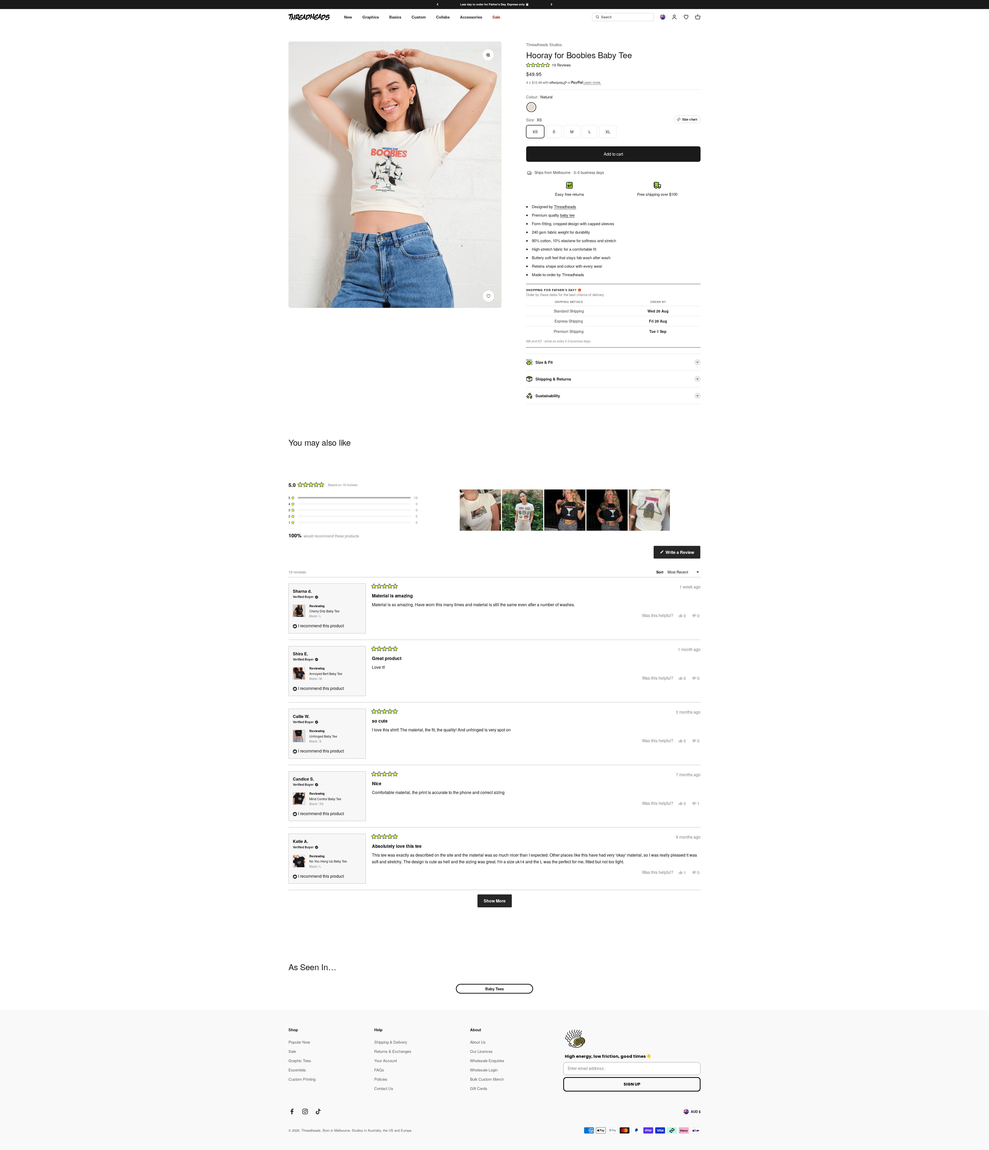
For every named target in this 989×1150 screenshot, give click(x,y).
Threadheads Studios (544, 44)
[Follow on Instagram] (305, 1111)
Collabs (443, 17)
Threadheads (565, 206)
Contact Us (383, 1088)
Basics (395, 17)
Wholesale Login (484, 1069)
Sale (496, 17)
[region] (565, 510)
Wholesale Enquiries (487, 1060)
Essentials (297, 1069)
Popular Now (299, 1042)
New (348, 17)
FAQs (379, 1069)
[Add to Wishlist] (488, 296)
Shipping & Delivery (390, 1042)
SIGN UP (632, 1084)
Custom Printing (302, 1079)
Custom (419, 17)
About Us (478, 1042)
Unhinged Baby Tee (323, 738)
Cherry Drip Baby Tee (324, 613)
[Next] (551, 4)
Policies (380, 1079)
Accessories (471, 17)
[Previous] (437, 4)
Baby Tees (494, 989)
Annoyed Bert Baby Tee (325, 676)
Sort (660, 571)
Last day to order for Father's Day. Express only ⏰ (494, 4)
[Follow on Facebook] (291, 1111)
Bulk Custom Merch (487, 1079)
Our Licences (481, 1051)
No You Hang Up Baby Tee (328, 863)
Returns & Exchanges (392, 1051)
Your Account (385, 1060)
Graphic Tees (299, 1060)
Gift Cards (478, 1088)
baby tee (567, 215)
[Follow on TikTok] (318, 1111)
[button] (613, 65)
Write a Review (682, 554)
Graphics (370, 17)
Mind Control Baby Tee (325, 801)
